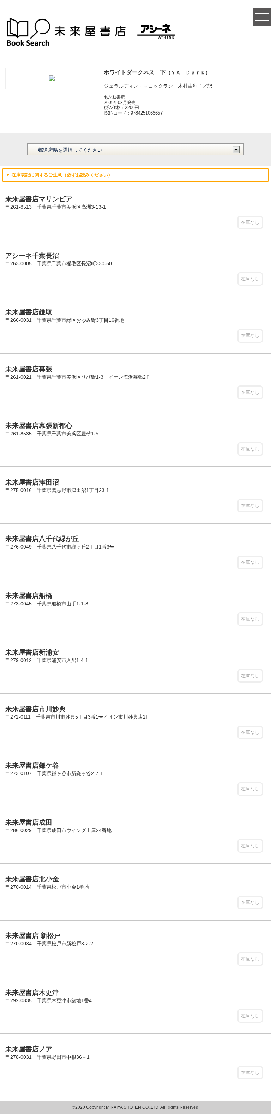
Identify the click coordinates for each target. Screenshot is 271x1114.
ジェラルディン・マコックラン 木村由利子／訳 (158, 86)
